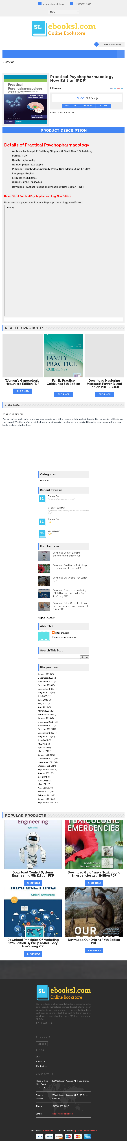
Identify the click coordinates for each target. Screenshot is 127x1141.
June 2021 (43, 780)
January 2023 (44, 718)
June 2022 (43, 740)
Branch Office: (39, 1097)
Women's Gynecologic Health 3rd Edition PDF (22, 382)
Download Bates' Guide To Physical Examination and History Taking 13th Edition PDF (70, 606)
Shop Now (22, 390)
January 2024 (44, 674)
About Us (40, 1061)
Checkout (104, 105)
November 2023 (45, 681)
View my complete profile (64, 637)
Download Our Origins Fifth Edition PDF (94, 941)
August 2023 (44, 692)
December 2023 (45, 677)
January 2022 (44, 755)
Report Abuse (46, 617)
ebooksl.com (54, 496)
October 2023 (45, 685)
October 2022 (45, 729)
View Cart (88, 105)
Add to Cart (71, 105)
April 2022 (43, 747)
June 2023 (43, 699)
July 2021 (42, 777)
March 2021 (43, 791)
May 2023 (42, 703)
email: (39, 1113)
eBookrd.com (62, 632)
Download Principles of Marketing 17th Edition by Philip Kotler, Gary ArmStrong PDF (69, 593)
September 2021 (46, 769)
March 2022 (43, 751)
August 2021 (44, 773)
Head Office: (42, 1080)
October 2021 (45, 765)
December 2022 (45, 722)
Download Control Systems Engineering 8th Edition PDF (33, 874)
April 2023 (43, 707)
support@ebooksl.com (53, 4)
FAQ (38, 1057)
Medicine (45, 481)
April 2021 (43, 788)
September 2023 (46, 689)
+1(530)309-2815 (82, 4)
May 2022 (42, 744)
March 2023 (43, 710)
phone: (39, 1106)
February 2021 (45, 795)
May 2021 (42, 784)
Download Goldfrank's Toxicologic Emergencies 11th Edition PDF (94, 874)
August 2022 (44, 736)
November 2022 (45, 725)
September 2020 (46, 802)
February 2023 (45, 714)
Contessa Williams (56, 508)
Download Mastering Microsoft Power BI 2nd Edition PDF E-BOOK (104, 384)
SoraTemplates (48, 1130)
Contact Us (41, 1066)
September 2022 (46, 732)
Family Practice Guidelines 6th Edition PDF (63, 384)
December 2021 (45, 758)
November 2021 (45, 762)
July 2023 (42, 696)
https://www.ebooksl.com (84, 1130)
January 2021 (44, 799)
